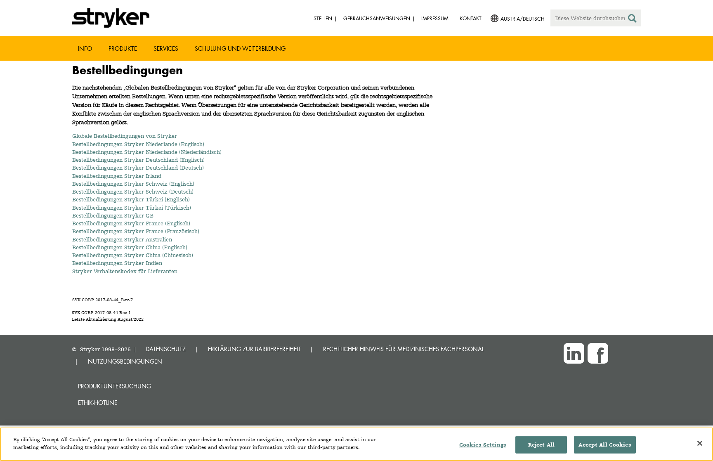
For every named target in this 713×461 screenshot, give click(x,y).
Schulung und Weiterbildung (240, 48)
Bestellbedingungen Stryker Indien (117, 263)
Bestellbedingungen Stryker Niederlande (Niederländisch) (147, 152)
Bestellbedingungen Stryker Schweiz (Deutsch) (133, 191)
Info (85, 48)
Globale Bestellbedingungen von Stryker (124, 135)
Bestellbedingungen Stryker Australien (123, 239)
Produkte (123, 48)
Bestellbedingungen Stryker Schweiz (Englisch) (133, 183)
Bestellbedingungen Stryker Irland (116, 176)
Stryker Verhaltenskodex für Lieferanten (124, 271)
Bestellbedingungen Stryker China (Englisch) (129, 247)
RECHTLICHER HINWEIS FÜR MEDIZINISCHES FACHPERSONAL (403, 349)
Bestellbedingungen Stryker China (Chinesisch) (132, 255)
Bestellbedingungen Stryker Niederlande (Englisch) (138, 144)
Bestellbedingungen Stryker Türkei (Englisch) (131, 199)
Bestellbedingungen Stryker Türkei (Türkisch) (131, 207)
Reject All (541, 445)
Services (165, 48)
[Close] (700, 443)
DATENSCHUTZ (166, 349)
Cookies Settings (482, 445)
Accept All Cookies (604, 445)
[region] (356, 444)
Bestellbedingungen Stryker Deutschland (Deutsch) (138, 167)
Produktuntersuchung (114, 386)
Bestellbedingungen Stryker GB (112, 215)
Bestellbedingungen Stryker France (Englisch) (131, 223)
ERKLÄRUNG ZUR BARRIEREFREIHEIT (254, 349)
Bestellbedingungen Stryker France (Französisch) (135, 231)
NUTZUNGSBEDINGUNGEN (125, 361)
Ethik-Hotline (97, 403)
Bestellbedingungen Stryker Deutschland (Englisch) (138, 159)
